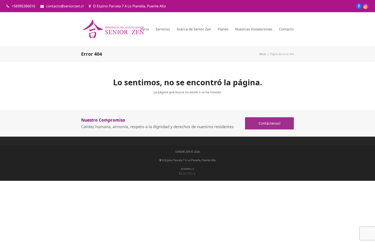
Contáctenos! (269, 123)
